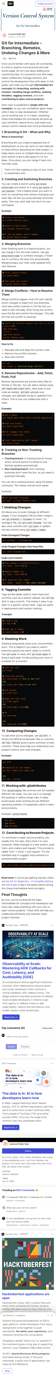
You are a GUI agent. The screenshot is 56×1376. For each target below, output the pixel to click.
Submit (11, 1046)
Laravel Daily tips (17, 34)
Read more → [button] (10, 1017)
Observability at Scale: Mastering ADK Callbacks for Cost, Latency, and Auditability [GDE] (27, 970)
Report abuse (37, 1055)
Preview (25, 1046)
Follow (28, 1151)
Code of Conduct (20, 1055)
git (5, 58)
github (12, 58)
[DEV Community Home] (10, 3)
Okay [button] (7, 1371)
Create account (45, 3)
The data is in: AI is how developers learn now (22, 1095)
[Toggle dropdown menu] (52, 925)
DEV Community (25, 1190)
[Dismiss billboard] (52, 1315)
